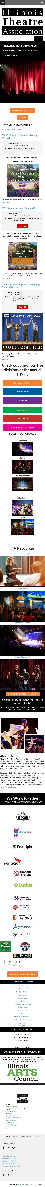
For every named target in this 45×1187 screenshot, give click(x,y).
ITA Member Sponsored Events (22, 554)
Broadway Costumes (22, 992)
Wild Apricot (22, 1184)
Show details (6, 202)
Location (8, 148)
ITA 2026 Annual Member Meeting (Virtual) (19, 137)
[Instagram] (13, 1147)
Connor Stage (22, 995)
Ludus (23, 1013)
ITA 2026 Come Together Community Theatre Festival (21, 286)
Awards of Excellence (11, 1120)
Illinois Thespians (22, 1010)
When (10, 143)
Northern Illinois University (22, 1020)
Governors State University (22, 1004)
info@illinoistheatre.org (11, 1111)
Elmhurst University (22, 1001)
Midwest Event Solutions (22, 1017)
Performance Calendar (11, 1125)
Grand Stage (22, 1007)
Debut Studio (22, 998)
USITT (22, 1026)
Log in (38, 38)
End (10, 295)
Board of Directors (10, 1122)
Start (10, 293)
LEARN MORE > (11, 55)
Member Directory (22, 623)
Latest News (22, 588)
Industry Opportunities (22, 657)
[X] (8, 1147)
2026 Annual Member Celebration (19, 208)
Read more (12, 787)
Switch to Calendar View (12, 129)
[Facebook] (3, 1147)
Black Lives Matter (10, 1115)
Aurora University (22, 986)
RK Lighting (22, 1024)
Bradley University (22, 989)
